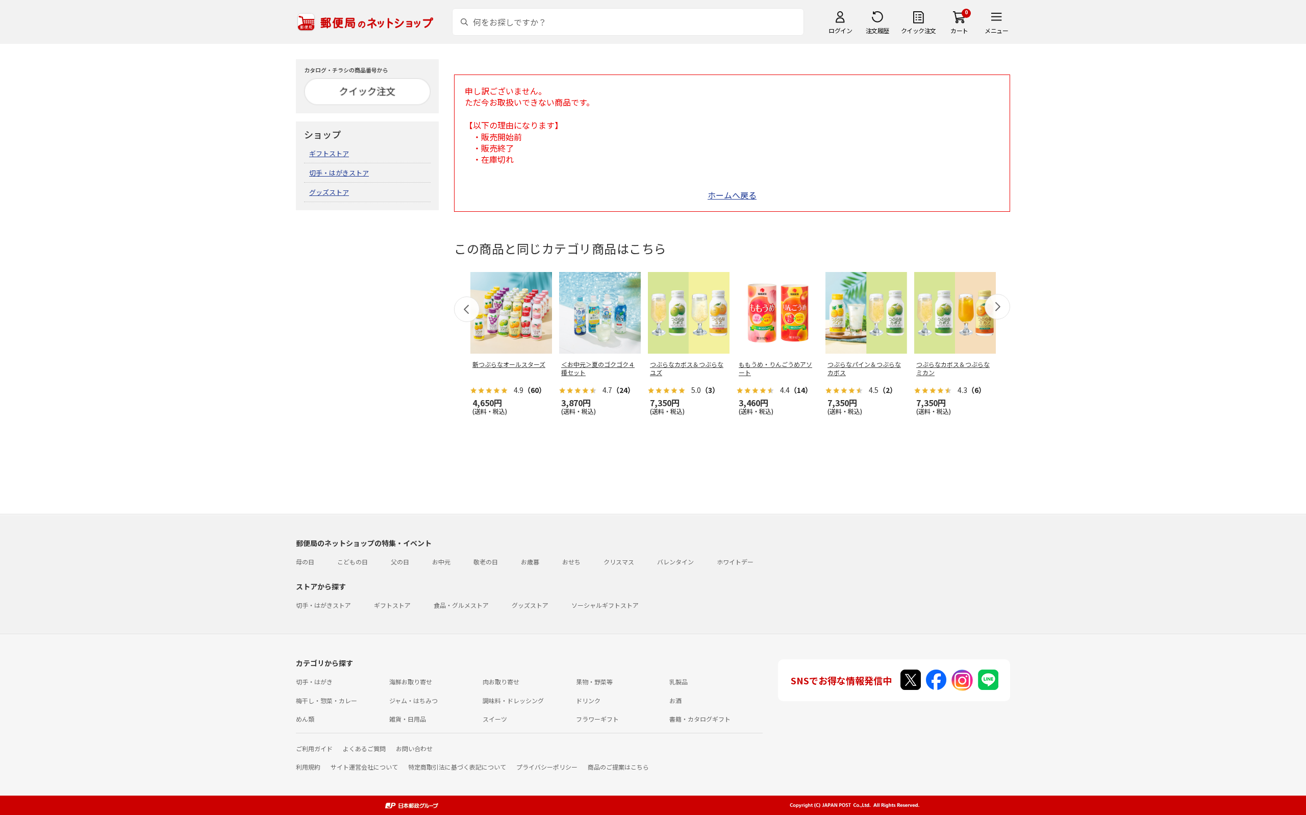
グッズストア (329, 192)
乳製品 (678, 681)
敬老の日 (485, 561)
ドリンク (588, 700)
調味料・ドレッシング (513, 700)
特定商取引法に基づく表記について (457, 766)
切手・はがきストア (339, 173)
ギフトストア (329, 153)
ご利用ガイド (314, 748)
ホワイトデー (735, 561)
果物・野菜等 (594, 681)
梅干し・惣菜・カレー (326, 700)
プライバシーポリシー (546, 766)
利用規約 (308, 766)
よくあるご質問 (364, 748)
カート (959, 30)
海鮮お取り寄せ (410, 681)
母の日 (305, 561)
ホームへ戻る (732, 195)
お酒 (675, 700)
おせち (571, 561)
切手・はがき (314, 681)
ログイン (840, 30)
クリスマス (619, 561)
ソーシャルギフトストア (605, 605)
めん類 (305, 718)
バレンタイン (675, 561)
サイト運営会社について (364, 766)
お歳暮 (530, 561)
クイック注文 (918, 30)
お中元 (441, 561)
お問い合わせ (414, 748)
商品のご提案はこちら (618, 766)
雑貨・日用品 (407, 718)
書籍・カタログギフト (700, 718)
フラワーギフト (597, 718)
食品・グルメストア (461, 605)
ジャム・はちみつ (413, 700)
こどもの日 (352, 561)
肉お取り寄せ (501, 681)
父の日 (400, 561)
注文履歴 (877, 30)
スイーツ (495, 718)
